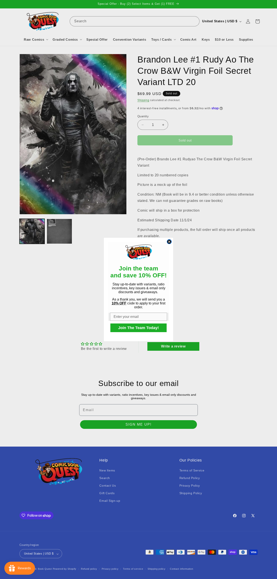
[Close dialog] (169, 242)
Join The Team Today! (138, 328)
